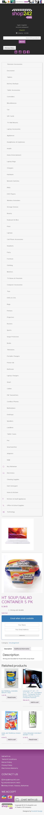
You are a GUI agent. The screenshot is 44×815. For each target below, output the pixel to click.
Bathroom (10, 369)
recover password (22, 27)
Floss (8, 226)
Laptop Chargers (13, 376)
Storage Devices (12, 207)
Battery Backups (12, 84)
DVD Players (11, 194)
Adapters (10, 453)
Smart (9, 382)
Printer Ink (10, 363)
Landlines (10, 428)
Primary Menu (9, 48)
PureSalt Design (36, 811)
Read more (12, 697)
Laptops (9, 233)
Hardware (10, 174)
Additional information (21, 649)
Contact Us (10, 774)
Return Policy (7, 762)
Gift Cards (10, 116)
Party (9, 252)
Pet (8, 441)
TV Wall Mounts (12, 123)
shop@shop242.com (12, 780)
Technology (11, 512)
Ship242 (22, 30)
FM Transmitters (12, 395)
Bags (8, 304)
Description (8, 649)
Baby (8, 187)
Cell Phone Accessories (15, 239)
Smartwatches (12, 447)
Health (9, 149)
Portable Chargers (13, 356)
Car (8, 110)
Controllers (11, 97)
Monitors (10, 272)
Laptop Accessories (13, 129)
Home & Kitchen (12, 492)
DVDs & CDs (11, 298)
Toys (8, 291)
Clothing (10, 265)
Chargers (10, 168)
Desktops (10, 415)
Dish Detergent (12, 486)
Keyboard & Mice (13, 220)
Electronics (10, 473)
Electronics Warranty (10, 768)
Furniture (10, 259)
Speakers (10, 421)
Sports (9, 330)
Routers (9, 324)
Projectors (10, 317)
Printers (9, 311)
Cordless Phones (13, 402)
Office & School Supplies (15, 505)
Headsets (10, 246)
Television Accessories (14, 64)
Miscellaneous (11, 103)
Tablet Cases (11, 434)
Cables (9, 389)
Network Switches (13, 181)
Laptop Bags (11, 162)
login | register (22, 25)
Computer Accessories (14, 285)
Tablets (9, 77)
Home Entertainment (14, 155)
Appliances (10, 136)
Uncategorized (14, 643)
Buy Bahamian (12, 466)
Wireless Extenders (13, 200)
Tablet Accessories (13, 90)
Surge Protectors (13, 337)
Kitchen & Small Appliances (16, 499)
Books (9, 343)
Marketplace (11, 408)
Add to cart (35, 702)
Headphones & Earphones (16, 142)
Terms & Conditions (9, 759)
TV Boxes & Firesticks (14, 278)
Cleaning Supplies (13, 479)
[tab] (8, 649)
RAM (8, 460)
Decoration (11, 71)
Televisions (10, 350)
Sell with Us (6, 756)
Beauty (9, 213)
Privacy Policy (7, 765)
